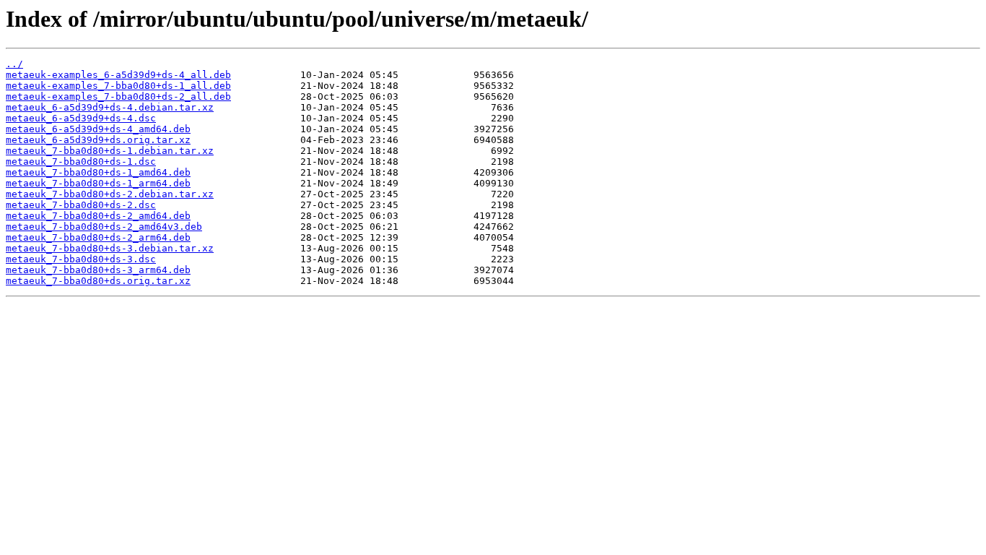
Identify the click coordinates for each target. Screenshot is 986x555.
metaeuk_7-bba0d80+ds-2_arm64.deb (98, 237)
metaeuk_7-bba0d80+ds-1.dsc (81, 161)
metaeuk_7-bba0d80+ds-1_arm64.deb (98, 183)
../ (14, 64)
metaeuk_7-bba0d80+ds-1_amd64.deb (98, 172)
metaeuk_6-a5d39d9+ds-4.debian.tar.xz (110, 107)
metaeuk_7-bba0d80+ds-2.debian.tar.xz (110, 194)
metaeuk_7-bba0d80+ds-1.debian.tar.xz (110, 150)
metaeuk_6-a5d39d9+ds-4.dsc (81, 118)
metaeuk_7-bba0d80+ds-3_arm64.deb (98, 269)
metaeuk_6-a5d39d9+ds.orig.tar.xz (98, 139)
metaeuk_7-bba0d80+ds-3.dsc (81, 259)
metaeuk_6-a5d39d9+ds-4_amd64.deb (98, 129)
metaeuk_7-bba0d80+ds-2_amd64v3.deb (104, 226)
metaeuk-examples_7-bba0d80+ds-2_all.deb (118, 96)
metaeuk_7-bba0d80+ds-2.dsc (81, 204)
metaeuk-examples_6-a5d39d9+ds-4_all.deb (118, 74)
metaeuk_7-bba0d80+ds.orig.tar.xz (98, 280)
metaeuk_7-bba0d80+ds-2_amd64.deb (98, 215)
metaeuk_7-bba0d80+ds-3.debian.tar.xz (110, 248)
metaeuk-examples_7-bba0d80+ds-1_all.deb (118, 85)
